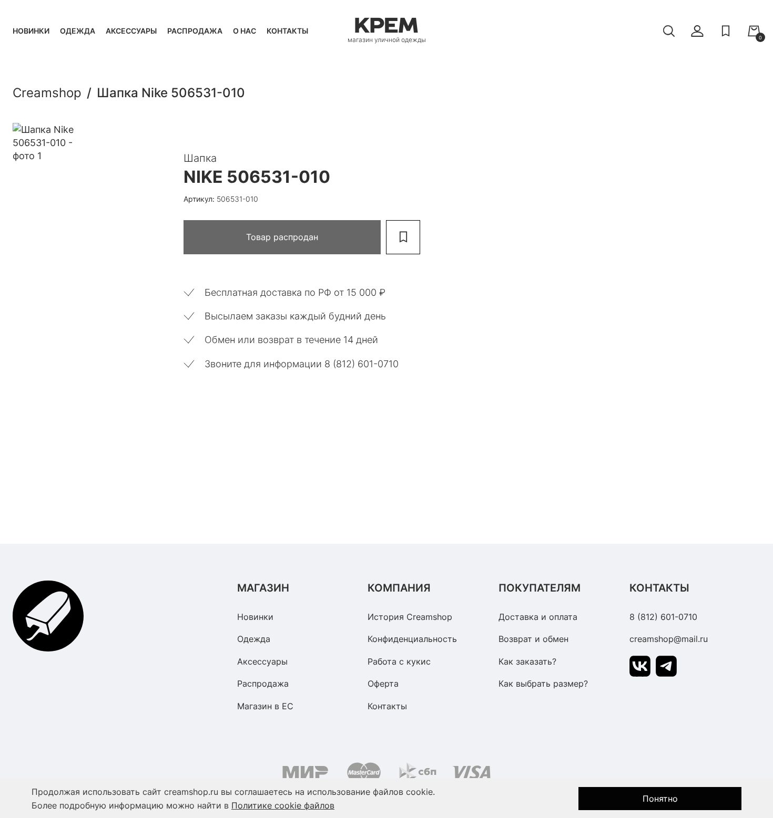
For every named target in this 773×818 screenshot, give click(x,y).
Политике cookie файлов (282, 805)
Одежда (77, 30)
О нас (244, 30)
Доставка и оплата (538, 617)
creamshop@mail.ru (668, 639)
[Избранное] (725, 31)
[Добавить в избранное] (403, 237)
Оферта (383, 683)
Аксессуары (131, 30)
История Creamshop (410, 617)
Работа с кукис (399, 661)
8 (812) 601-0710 (663, 617)
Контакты (287, 30)
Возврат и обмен (533, 639)
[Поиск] (669, 31)
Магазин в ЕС (265, 706)
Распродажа (194, 30)
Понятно (660, 798)
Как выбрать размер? (543, 683)
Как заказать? (527, 661)
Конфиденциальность (412, 639)
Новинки (31, 30)
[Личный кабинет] (697, 31)
